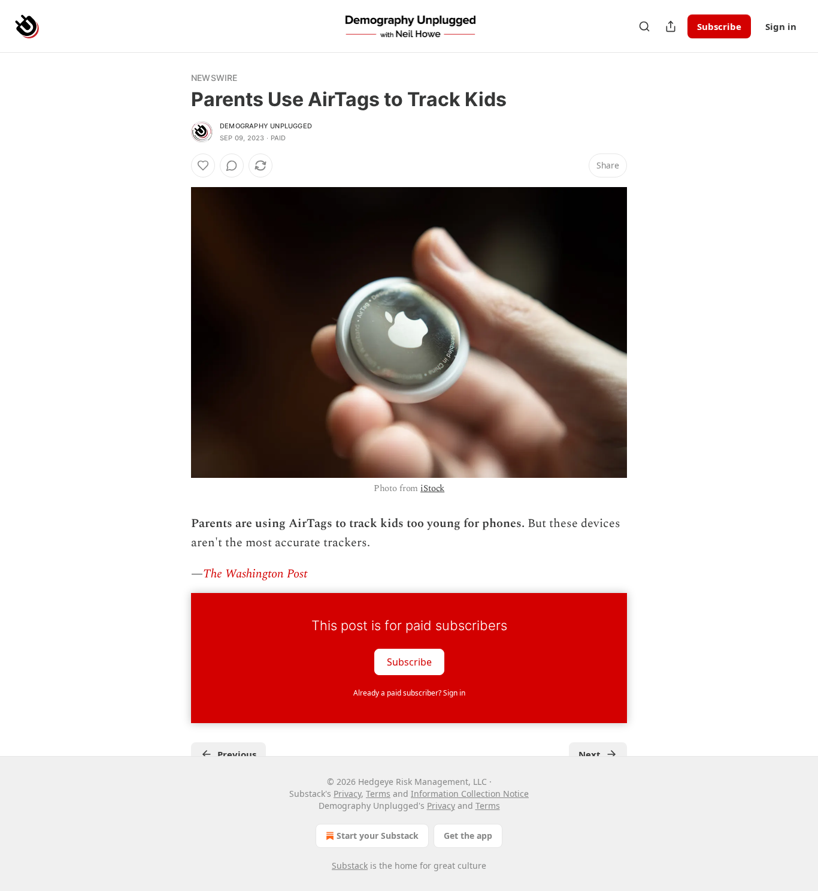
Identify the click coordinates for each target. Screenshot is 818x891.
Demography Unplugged (266, 126)
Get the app (468, 835)
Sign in (780, 26)
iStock (432, 488)
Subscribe (719, 26)
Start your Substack (378, 835)
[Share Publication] (671, 26)
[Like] (203, 165)
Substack (350, 865)
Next (589, 754)
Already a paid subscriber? (409, 693)
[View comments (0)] (232, 165)
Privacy (347, 793)
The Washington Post (255, 574)
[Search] (644, 26)
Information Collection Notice (470, 793)
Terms (378, 793)
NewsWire (214, 78)
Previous (236, 754)
